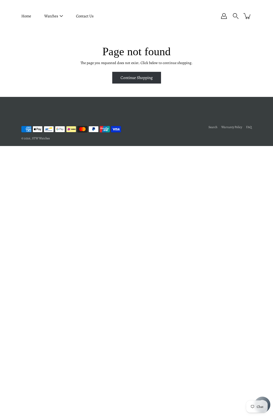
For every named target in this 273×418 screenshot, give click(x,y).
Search (212, 127)
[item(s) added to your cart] (247, 16)
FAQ (249, 127)
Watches (51, 16)
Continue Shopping (137, 77)
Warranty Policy (231, 127)
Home (26, 16)
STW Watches (41, 138)
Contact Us (85, 16)
